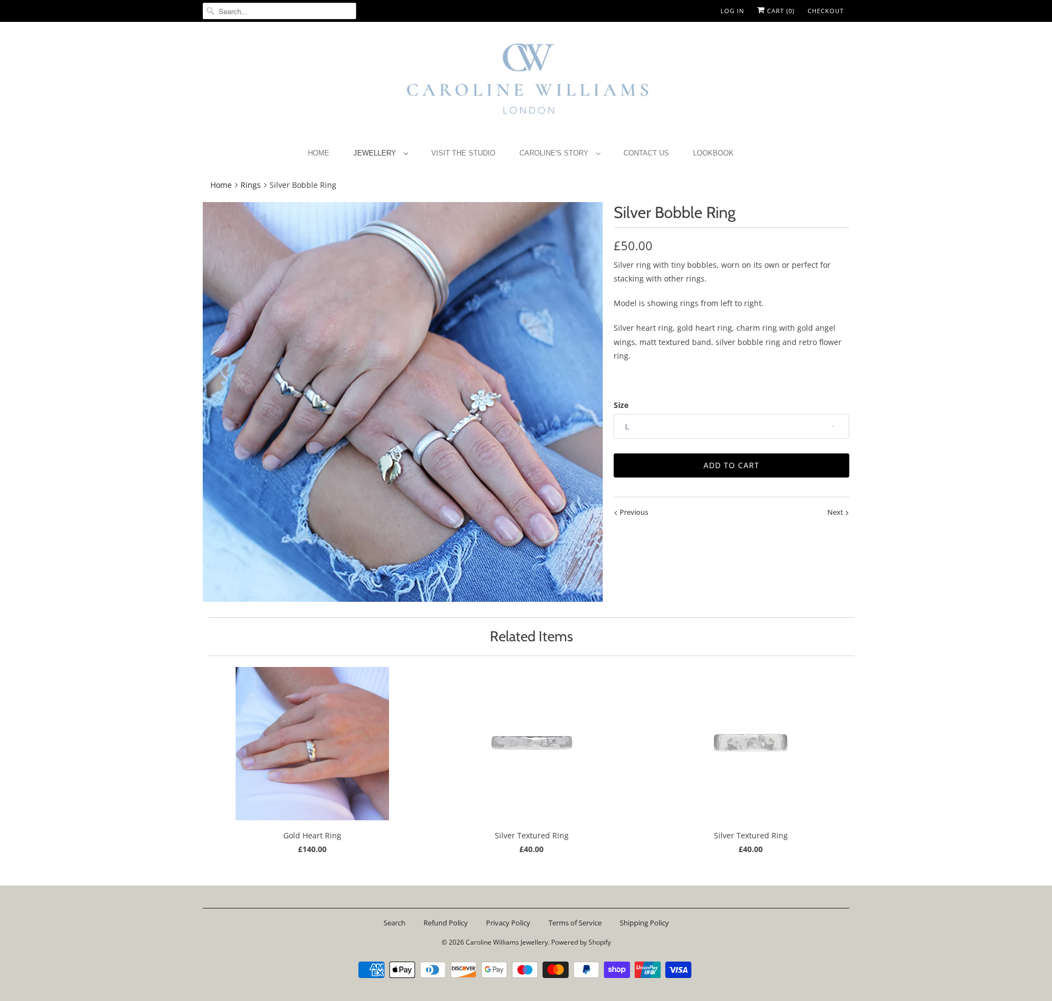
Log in (732, 11)
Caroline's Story (555, 153)
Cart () (779, 11)
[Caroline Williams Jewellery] (526, 84)
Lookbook (713, 153)
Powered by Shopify (581, 942)
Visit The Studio (463, 153)
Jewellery (375, 153)
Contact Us (646, 153)
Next (836, 512)
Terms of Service (575, 923)
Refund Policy (446, 923)
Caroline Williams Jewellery (507, 942)
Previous (633, 512)
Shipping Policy (644, 923)
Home (318, 153)
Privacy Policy (508, 923)
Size (621, 405)
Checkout (826, 11)
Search (394, 923)
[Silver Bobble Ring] (403, 402)
